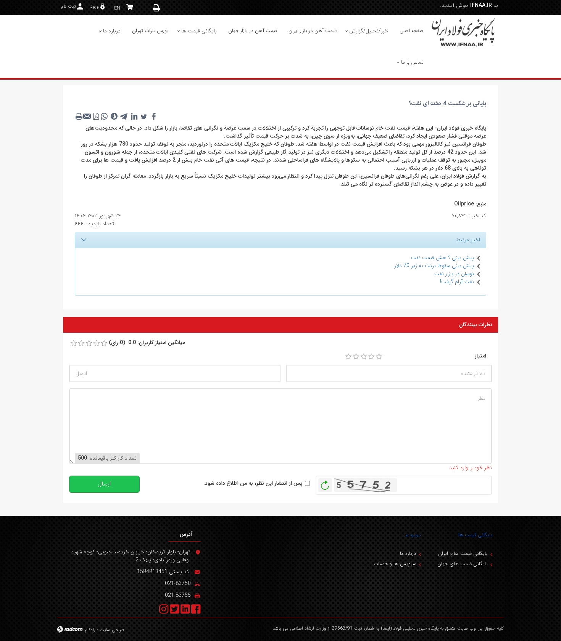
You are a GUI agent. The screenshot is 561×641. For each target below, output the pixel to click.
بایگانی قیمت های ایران (463, 554)
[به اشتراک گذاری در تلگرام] (124, 116)
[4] (371, 356)
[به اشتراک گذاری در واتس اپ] (104, 116)
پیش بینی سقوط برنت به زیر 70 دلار (434, 265)
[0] (73, 343)
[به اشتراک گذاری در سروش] (114, 116)
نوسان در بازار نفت (454, 273)
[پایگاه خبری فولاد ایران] (463, 32)
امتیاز (480, 356)
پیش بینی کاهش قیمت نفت (442, 257)
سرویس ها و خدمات (395, 564)
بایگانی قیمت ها (475, 535)
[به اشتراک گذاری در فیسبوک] (153, 116)
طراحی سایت (112, 629)
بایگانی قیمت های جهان (462, 564)
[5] (379, 356)
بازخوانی (325, 483)
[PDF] (95, 116)
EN (117, 8)
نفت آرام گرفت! (457, 281)
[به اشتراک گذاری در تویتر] (143, 116)
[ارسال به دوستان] (87, 116)
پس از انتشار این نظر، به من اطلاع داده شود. (252, 483)
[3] (363, 356)
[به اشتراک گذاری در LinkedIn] (134, 116)
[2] (356, 356)
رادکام (90, 629)
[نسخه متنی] (79, 116)
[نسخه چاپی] (156, 7)
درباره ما (413, 535)
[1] (348, 356)
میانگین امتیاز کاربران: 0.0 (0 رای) (147, 343)
